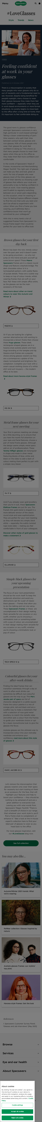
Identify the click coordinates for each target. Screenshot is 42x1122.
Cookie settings (17, 1105)
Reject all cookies (17, 1118)
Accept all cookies (17, 1111)
